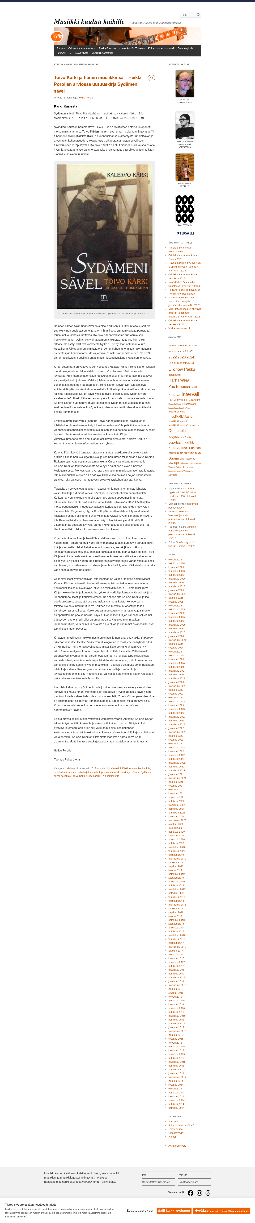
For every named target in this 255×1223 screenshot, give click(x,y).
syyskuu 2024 (176, 647)
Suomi (136, 772)
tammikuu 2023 (176, 724)
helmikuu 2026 (176, 582)
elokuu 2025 (175, 605)
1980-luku (182, 345)
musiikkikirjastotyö (178, 425)
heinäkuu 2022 (176, 747)
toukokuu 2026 (176, 571)
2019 (176, 351)
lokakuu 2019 (175, 862)
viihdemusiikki (93, 776)
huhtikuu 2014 (176, 1104)
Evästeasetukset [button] (188, 1182)
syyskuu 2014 (176, 1084)
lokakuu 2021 (175, 781)
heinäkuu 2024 (176, 655)
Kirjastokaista (189, 404)
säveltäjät (66, 776)
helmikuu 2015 (176, 1065)
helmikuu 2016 (176, 1019)
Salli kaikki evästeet (174, 1210)
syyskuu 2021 (176, 785)
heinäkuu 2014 (176, 1092)
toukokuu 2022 (176, 755)
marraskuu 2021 (177, 778)
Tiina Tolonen (195, 463)
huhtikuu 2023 (176, 712)
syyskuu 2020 (176, 824)
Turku (185, 467)
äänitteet (172, 474)
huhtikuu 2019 (176, 885)
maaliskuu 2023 (177, 716)
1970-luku (172, 345)
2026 (179, 363)
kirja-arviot (115, 768)
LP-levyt (188, 408)
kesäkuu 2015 (176, 1050)
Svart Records (187, 458)
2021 (189, 351)
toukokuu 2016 (176, 1008)
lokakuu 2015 (175, 1034)
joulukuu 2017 (176, 942)
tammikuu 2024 (176, 678)
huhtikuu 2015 (176, 1058)
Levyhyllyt (80, 53)
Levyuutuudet (175, 1129)
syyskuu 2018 (176, 912)
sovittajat (126, 772)
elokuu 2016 (175, 996)
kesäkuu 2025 (176, 613)
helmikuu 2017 (176, 973)
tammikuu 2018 (176, 939)
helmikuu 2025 (176, 628)
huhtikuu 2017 (176, 966)
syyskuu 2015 (176, 1038)
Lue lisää (21, 1216)
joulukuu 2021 (176, 774)
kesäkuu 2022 (176, 751)
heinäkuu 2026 (176, 563)
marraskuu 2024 (177, 640)
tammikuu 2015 (176, 1069)
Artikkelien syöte (177, 1145)
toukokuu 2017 (176, 962)
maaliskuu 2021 (177, 805)
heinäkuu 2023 (176, 701)
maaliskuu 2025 (177, 624)
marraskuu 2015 (177, 1031)
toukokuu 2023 (176, 709)
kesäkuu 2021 (176, 793)
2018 (170, 351)
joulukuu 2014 (176, 1073)
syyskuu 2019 (176, 866)
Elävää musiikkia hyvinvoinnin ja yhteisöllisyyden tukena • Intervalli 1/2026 (184, 266)
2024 (190, 357)
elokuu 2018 (175, 916)
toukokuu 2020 (176, 839)
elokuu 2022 (175, 743)
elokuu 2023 (175, 697)
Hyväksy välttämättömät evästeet (221, 1210)
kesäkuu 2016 (176, 1004)
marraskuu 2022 (177, 732)
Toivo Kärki (79, 776)
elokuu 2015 (175, 1042)
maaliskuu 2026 (177, 578)
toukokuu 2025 (176, 617)
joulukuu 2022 (176, 728)
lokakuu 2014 (175, 1080)
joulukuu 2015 (176, 1027)
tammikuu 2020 (176, 851)
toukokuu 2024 (176, 663)
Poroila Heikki (175, 448)
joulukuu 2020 (176, 816)
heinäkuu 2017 (176, 954)
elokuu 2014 (175, 1088)
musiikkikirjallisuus (64, 772)
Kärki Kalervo (129, 768)
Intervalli (61, 53)
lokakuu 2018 (175, 908)
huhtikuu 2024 (176, 666)
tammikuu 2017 (176, 977)
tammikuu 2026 (176, 586)
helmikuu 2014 (176, 1107)
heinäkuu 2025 (176, 609)
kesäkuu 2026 (176, 567)
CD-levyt (188, 363)
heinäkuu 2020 (176, 831)
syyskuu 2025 (176, 601)
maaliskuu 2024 (177, 670)
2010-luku (193, 345)
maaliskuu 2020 (177, 847)
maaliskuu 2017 (177, 969)
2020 (182, 351)
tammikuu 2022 (176, 770)
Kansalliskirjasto (174, 404)
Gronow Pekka (181, 369)
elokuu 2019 (175, 870)
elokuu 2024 (175, 651)
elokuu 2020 (175, 827)
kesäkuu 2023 (176, 705)
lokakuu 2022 (175, 735)
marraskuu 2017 (177, 946)
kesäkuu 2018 (176, 923)
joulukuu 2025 (176, 590)
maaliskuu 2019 (177, 889)
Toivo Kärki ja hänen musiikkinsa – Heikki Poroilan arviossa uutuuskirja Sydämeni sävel (97, 84)
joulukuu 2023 (176, 682)
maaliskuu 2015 (177, 1061)
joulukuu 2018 (176, 900)
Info (144, 1175)
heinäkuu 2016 (176, 1000)
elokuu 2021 (175, 789)
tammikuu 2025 (176, 632)
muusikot (95, 772)
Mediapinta (144, 768)
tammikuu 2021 (176, 812)
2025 (172, 362)
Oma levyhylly (185, 48)
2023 (181, 357)
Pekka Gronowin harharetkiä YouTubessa (122, 48)
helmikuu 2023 (176, 720)
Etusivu (61, 48)
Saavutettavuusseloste (156, 1182)
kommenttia (111, 776)
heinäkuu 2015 (176, 1046)
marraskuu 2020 (177, 820)
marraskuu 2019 (177, 858)
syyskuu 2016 (176, 992)
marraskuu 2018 (177, 904)
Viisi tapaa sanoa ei (179, 328)
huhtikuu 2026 (176, 574)
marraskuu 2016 (177, 985)
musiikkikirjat (82, 772)
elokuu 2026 (175, 559)
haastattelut (174, 374)
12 (152, 78)
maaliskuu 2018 (177, 935)
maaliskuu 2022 (177, 762)
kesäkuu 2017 (176, 958)
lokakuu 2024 (175, 643)
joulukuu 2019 (176, 854)
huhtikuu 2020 (176, 843)
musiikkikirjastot (180, 416)
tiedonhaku (184, 463)
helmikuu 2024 (176, 674)
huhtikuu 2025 (176, 620)
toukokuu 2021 (176, 797)
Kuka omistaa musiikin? (161, 48)
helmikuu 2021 (176, 808)
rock (185, 447)
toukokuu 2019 (176, 881)
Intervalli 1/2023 (176, 399)
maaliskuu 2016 (177, 1015)
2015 (93, 768)
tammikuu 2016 (176, 1023)
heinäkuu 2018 (176, 920)
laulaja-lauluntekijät (176, 408)
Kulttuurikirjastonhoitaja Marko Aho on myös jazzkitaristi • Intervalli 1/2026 (184, 301)
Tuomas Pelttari (175, 467)
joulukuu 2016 (176, 981)
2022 (172, 357)
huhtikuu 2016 (176, 1012)
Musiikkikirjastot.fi (101, 53)
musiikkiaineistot (177, 411)
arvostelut (102, 768)
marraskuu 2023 (177, 686)
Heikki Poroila (86, 97)
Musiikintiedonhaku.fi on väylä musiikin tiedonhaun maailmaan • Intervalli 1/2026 (184, 312)
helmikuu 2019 (176, 893)
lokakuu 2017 (175, 950)
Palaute (182, 1175)
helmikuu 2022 (176, 766)
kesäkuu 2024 (176, 659)
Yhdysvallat (188, 471)
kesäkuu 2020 (176, 835)
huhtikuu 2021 (176, 801)
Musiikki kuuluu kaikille (89, 21)
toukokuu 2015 (176, 1054)
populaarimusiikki (110, 772)
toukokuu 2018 (176, 927)
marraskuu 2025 (177, 594)
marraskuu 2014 (177, 1077)
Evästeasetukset (140, 1210)
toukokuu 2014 (176, 1100)
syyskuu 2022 (176, 739)
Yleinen (71, 768)
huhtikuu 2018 (176, 931)
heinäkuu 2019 (176, 873)
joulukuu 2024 (176, 636)
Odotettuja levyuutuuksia (81, 48)
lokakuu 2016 (175, 988)
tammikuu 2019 (176, 897)
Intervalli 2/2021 (192, 400)
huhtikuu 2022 (176, 759)
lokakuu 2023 (175, 689)
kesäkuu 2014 (176, 1096)
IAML (178, 395)
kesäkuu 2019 (176, 877)
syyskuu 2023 (176, 693)
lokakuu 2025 (175, 597)
